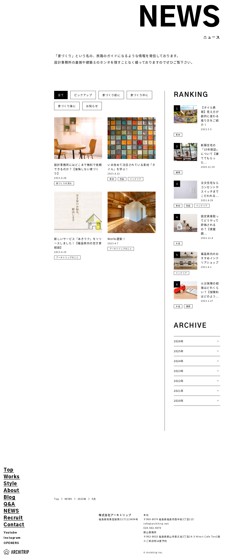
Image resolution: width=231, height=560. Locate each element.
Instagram (12, 538)
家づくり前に (111, 95)
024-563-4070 (152, 528)
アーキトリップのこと (67, 257)
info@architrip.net (156, 523)
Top (9, 470)
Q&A (9, 504)
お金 (178, 243)
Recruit (13, 518)
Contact (14, 525)
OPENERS (11, 543)
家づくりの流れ (64, 183)
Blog (9, 497)
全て (61, 95)
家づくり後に (67, 106)
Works (12, 477)
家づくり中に (139, 95)
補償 (178, 172)
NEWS (11, 511)
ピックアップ (83, 95)
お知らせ (92, 106)
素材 (112, 179)
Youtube (10, 532)
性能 (122, 179)
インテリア (135, 179)
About (11, 490)
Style (10, 483)
